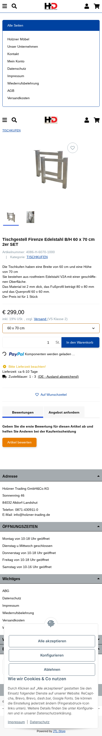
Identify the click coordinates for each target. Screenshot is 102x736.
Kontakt (13, 54)
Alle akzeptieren (52, 641)
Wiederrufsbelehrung (23, 83)
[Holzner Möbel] (50, 6)
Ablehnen (52, 669)
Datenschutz (16, 68)
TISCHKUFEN (37, 257)
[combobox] (51, 328)
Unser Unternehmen (22, 46)
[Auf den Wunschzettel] (72, 148)
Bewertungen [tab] (23, 412)
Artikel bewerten (19, 442)
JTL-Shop (59, 731)
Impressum (15, 76)
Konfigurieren (52, 655)
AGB (10, 91)
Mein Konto (15, 61)
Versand (40, 319)
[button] (86, 6)
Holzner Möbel (18, 39)
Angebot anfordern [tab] (64, 412)
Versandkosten (18, 98)
